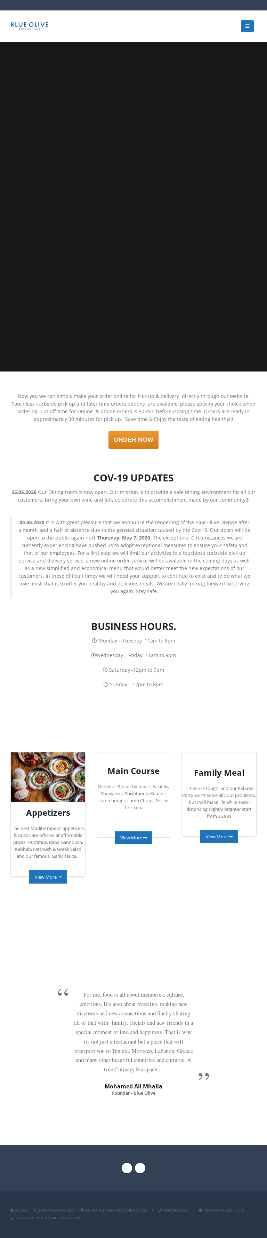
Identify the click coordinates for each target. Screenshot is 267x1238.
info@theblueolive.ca (223, 1210)
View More (46, 877)
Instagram (140, 1168)
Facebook (127, 1168)
